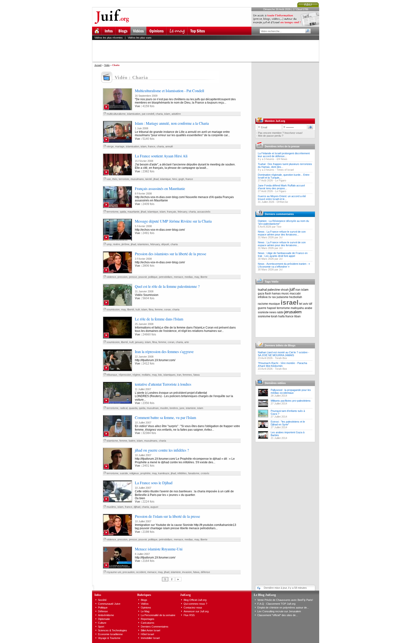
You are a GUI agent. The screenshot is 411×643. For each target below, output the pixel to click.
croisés (205, 473)
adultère (176, 113)
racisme (263, 303)
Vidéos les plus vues (140, 37)
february (182, 211)
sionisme (264, 316)
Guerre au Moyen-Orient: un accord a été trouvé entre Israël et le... (282, 197)
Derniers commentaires (279, 214)
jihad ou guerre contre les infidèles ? (162, 450)
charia (159, 113)
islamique (165, 179)
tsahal (262, 289)
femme (159, 309)
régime (136, 374)
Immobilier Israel (150, 638)
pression (122, 276)
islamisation (133, 113)
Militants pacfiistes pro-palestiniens (291, 400)
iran (179, 374)
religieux (134, 473)
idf (310, 303)
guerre (262, 308)
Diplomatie (104, 619)
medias (189, 276)
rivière (116, 244)
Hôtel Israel (147, 634)
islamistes (143, 244)
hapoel (271, 308)
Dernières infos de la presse (282, 146)
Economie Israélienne (110, 634)
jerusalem (293, 312)
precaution (128, 572)
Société (102, 599)
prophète (145, 473)
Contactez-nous (193, 607)
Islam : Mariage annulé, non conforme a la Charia (172, 123)
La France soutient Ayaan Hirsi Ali (161, 155)
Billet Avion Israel (150, 630)
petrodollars (165, 276)
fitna (151, 309)
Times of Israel (285, 169)
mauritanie (133, 211)
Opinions (146, 607)
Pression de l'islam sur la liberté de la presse (167, 516)
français (171, 211)
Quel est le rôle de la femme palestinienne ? (167, 286)
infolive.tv (264, 297)
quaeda (133, 408)
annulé (169, 146)
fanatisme (193, 473)
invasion (187, 572)
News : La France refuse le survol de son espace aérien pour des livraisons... (282, 233)
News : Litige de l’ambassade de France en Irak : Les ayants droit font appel (283, 254)
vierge (110, 146)
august (154, 506)
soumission (113, 309)
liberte (204, 276)
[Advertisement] (207, 50)
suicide (124, 473)
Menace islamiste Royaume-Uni (158, 548)
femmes (187, 374)
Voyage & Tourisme (109, 638)
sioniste (263, 312)
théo (114, 179)
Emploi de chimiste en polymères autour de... (283, 607)
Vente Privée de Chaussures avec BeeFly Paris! (285, 599)
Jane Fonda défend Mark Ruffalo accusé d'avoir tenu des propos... (281, 187)
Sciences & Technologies (112, 630)
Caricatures (147, 622)
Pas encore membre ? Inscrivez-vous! (280, 132)
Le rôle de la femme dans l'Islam (159, 318)
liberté (130, 309)
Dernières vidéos (275, 383)
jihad (156, 179)
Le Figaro (280, 180)
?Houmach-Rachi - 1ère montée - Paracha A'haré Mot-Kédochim (282, 364)
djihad (137, 506)
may (196, 276)
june (182, 408)
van (109, 179)
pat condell (148, 113)
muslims (111, 506)
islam (167, 113)
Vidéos (145, 603)
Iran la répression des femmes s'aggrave (164, 351)
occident (141, 572)
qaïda (142, 408)
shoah (285, 289)
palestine (274, 289)
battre (132, 440)
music (285, 293)
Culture (102, 622)
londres (174, 408)
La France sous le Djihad (153, 482)
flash (268, 293)
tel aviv (303, 303)
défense (205, 572)
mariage (119, 146)
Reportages (147, 619)
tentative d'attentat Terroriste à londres (163, 384)
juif (292, 289)
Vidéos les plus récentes (108, 37)
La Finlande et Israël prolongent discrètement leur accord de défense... (284, 155)
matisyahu (297, 308)
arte (186, 342)
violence (111, 276)
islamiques (169, 374)
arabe (308, 308)
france (151, 146)
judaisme (283, 297)
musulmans (137, 179)
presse (133, 276)
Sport (101, 626)
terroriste (124, 179)
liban (297, 316)
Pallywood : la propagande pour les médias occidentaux (291, 391)
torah (274, 316)
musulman (153, 408)
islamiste (191, 408)
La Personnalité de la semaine (158, 615)
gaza (261, 293)
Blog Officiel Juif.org (195, 599)
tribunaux (112, 374)
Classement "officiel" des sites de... (277, 615)
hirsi (174, 179)
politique (152, 276)
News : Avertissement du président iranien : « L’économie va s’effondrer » (284, 265)
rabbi (280, 312)
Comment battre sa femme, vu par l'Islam (165, 417)
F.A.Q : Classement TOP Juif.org (276, 603)
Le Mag (145, 611)
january (139, 342)
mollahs (146, 374)
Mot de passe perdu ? (270, 135)
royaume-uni (114, 572)
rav (274, 297)
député (165, 244)
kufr (138, 309)
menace (178, 276)
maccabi (295, 293)
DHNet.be (282, 201)
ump (109, 244)
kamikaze (163, 473)
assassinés (203, 211)
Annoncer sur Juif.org (196, 611)
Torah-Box (281, 358)
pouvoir (142, 276)
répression (125, 374)
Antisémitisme (106, 615)
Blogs (144, 599)
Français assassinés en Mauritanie (160, 188)
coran (167, 309)
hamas (276, 293)
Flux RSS (189, 615)
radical (123, 408)
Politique (103, 607)
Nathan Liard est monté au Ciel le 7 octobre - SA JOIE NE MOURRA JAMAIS (283, 354)
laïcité (148, 179)
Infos (97, 595)
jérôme (125, 244)
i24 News (282, 159)
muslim (164, 408)
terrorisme (112, 211)
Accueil (98, 65)
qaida (123, 211)
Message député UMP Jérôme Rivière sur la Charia (173, 221)
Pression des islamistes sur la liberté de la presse (170, 253)
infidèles (182, 473)
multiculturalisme (116, 113)
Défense (103, 611)
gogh (181, 179)
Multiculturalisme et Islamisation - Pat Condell (169, 90)
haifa (281, 316)
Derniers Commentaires (154, 626)
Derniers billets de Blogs (280, 345)
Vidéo (107, 65)
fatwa (196, 374)
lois (160, 374)
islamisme (112, 440)
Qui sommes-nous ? (195, 603)
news (272, 312)
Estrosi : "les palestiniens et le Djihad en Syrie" (288, 423)
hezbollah (295, 297)
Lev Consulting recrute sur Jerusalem (279, 611)
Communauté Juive (109, 603)
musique (274, 303)
